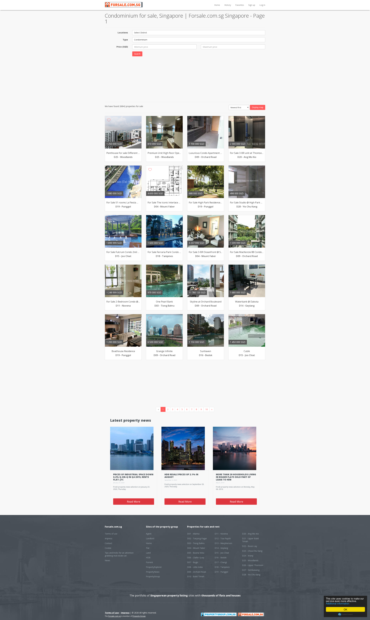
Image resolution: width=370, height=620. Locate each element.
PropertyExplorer (154, 567)
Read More (133, 501)
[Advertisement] (185, 79)
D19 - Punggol (221, 571)
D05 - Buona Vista (195, 552)
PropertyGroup (153, 576)
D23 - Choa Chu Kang (252, 551)
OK (345, 609)
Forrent (149, 562)
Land (148, 552)
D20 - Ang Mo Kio (250, 533)
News (107, 560)
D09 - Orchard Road (196, 571)
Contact (108, 543)
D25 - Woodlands (250, 560)
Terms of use (111, 533)
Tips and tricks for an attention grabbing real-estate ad (119, 554)
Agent (148, 533)
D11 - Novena (221, 533)
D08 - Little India (195, 567)
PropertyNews (152, 571)
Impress (108, 538)
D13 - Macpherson (223, 543)
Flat (147, 548)
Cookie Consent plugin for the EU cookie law (345, 614)
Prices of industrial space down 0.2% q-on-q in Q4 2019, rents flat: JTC (133, 477)
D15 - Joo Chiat (222, 552)
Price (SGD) (122, 46)
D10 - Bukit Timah (195, 576)
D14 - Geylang (221, 548)
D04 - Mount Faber (196, 548)
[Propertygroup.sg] (219, 614)
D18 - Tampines (222, 567)
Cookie (108, 548)
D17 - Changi (221, 562)
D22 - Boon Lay (249, 546)
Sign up (251, 5)
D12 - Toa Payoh (223, 538)
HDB (148, 557)
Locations (123, 32)
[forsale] (251, 614)
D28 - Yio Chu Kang (251, 574)
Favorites (239, 5)
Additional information (337, 603)
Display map (257, 107)
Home (217, 5)
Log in (262, 5)
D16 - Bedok (220, 557)
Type (125, 39)
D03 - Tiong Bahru (196, 543)
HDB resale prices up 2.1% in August (181, 475)
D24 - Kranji (247, 555)
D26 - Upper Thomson (252, 565)
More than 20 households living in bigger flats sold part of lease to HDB (236, 477)
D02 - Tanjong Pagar (197, 538)
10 (206, 409)
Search (137, 53)
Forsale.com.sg (114, 616)
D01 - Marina (193, 533)
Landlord (150, 538)
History (227, 5)
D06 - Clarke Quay (195, 557)
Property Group (139, 616)
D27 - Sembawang (250, 570)
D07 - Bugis (192, 562)
